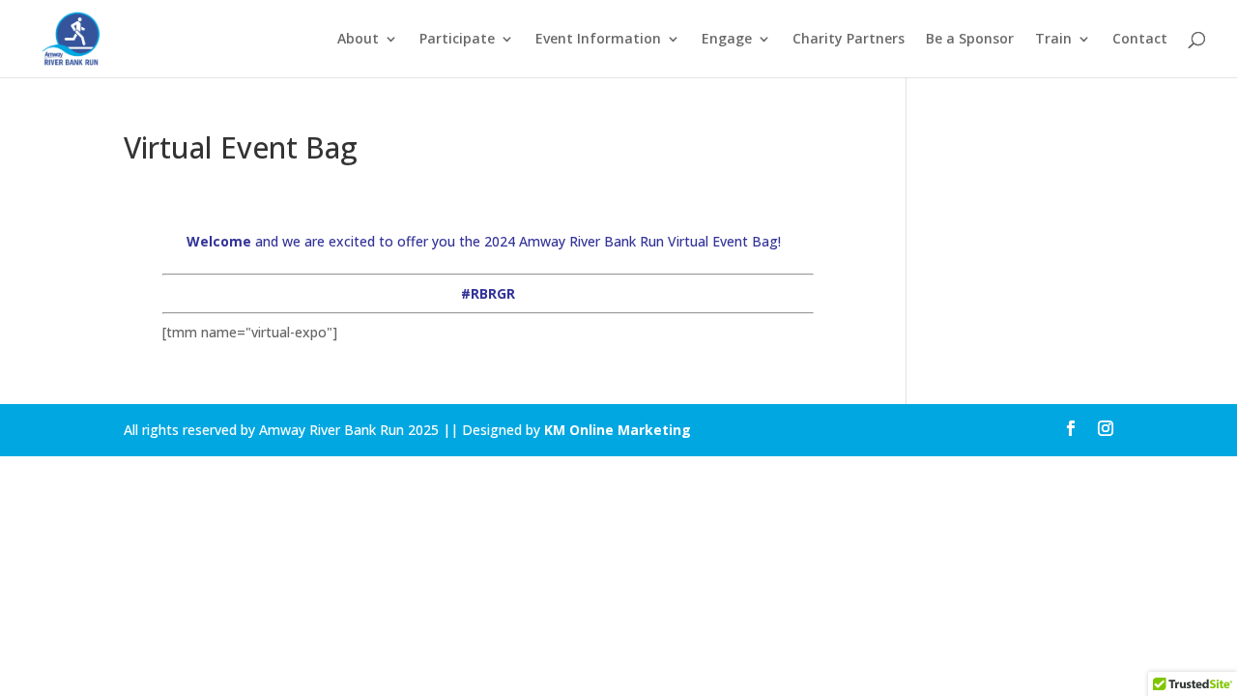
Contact (1139, 39)
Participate (457, 39)
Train (1053, 39)
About (358, 39)
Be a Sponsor (970, 39)
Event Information (598, 39)
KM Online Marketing (617, 429)
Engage (727, 39)
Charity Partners (848, 39)
